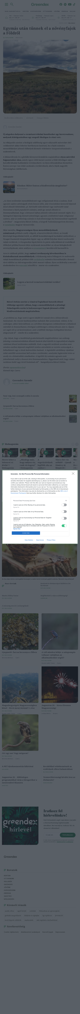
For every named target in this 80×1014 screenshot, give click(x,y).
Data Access (40, 540)
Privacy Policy (51, 540)
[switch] (64, 505)
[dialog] (40, 507)
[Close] (74, 474)
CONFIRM (26, 533)
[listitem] (40, 501)
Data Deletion (29, 540)
